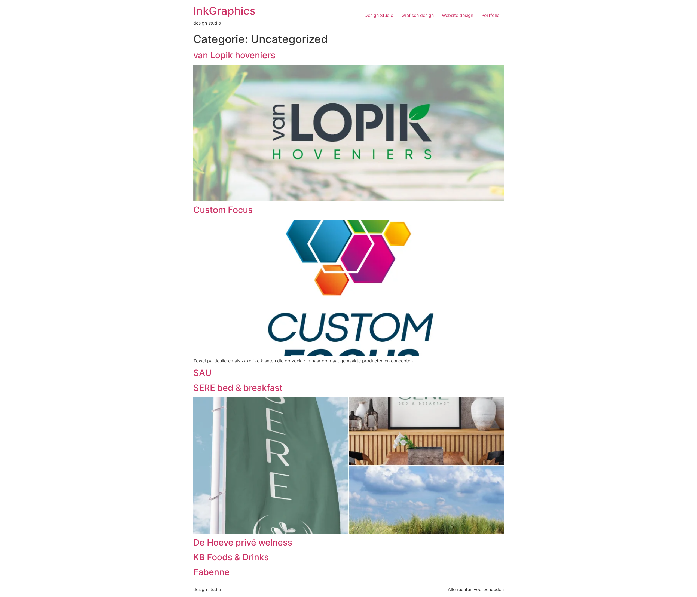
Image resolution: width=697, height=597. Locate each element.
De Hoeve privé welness (242, 542)
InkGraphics (224, 10)
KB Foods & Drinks (231, 557)
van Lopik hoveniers (234, 55)
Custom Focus (223, 209)
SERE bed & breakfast (238, 387)
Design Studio (379, 15)
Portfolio (490, 15)
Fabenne (211, 572)
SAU (202, 373)
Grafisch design (418, 15)
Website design (457, 15)
